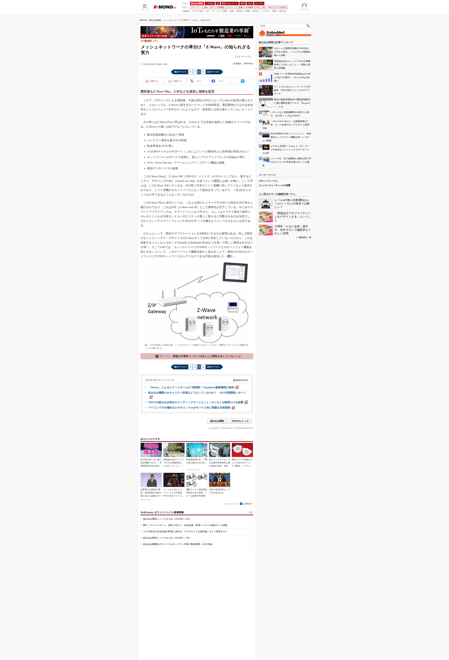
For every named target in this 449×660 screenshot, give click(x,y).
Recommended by (231, 504)
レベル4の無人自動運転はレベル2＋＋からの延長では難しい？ (292, 203)
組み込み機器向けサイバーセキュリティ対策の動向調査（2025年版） (178, 544)
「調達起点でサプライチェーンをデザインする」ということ (292, 217)
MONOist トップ (240, 421)
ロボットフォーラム (268, 181)
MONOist (143, 20)
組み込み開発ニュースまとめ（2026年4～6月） (167, 519)
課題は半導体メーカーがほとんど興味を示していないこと (198, 356)
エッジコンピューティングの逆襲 (274, 185)
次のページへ (213, 72)
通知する (177, 81)
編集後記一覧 (305, 237)
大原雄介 (237, 63)
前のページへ (180, 72)
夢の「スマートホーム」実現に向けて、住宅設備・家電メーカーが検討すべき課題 (185, 525)
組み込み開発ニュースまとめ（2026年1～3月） (167, 537)
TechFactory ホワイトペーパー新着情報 (162, 512)
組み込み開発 (155, 20)
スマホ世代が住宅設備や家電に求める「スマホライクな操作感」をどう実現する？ (185, 531)
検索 (308, 25)
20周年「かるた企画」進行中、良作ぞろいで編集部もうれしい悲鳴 (292, 230)
